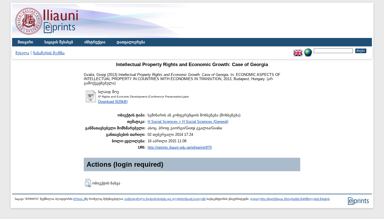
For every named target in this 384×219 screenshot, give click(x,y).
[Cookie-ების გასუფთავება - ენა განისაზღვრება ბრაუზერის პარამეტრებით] (308, 50)
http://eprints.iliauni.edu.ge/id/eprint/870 (180, 147)
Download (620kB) (113, 102)
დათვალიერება (131, 42)
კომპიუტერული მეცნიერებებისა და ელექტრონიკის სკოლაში (165, 198)
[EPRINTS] (60, 37)
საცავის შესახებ (58, 42)
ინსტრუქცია (94, 42)
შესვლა (22, 53)
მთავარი (25, 42)
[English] (297, 50)
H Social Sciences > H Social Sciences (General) (188, 121)
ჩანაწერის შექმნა (49, 53)
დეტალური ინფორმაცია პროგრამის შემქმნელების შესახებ (289, 198)
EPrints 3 (79, 198)
